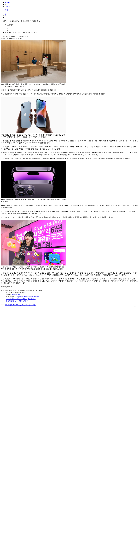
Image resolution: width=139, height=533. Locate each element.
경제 (6, 10)
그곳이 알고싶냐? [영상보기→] (17, 301)
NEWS (7, 6)
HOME (7, 2)
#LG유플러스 (20, 305)
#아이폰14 (28, 305)
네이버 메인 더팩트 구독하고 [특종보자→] (21, 299)
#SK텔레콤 (8, 305)
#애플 (34, 305)
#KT (13, 305)
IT (5, 14)
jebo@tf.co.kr (15, 294)
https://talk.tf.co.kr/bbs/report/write (28, 297)
